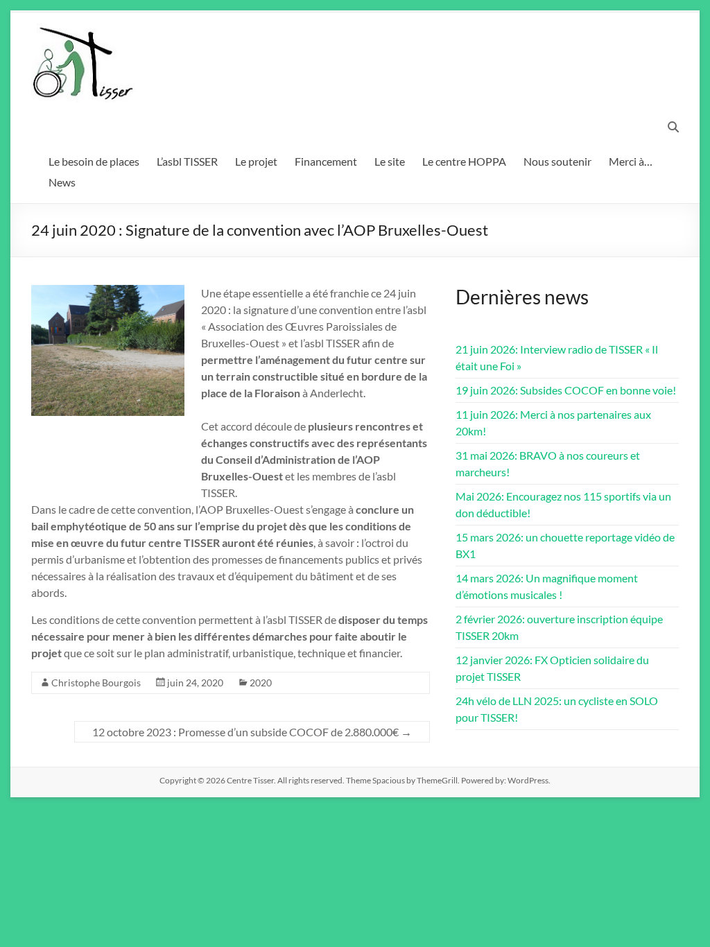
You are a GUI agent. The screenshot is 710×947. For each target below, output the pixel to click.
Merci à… (630, 161)
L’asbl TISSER (187, 161)
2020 (261, 682)
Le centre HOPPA (464, 161)
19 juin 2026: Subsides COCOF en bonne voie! (566, 390)
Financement (326, 161)
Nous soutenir (557, 161)
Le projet (256, 161)
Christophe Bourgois (96, 682)
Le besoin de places (94, 161)
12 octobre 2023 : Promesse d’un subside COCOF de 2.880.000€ (252, 731)
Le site (389, 161)
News (62, 182)
